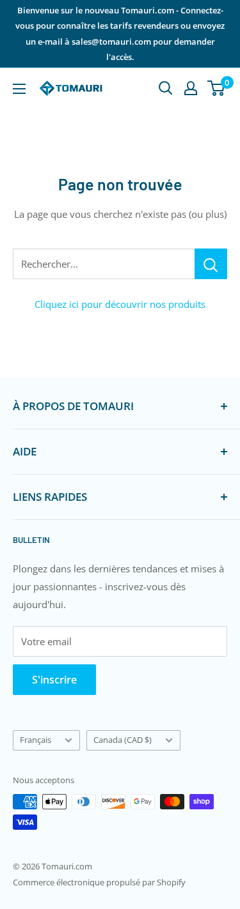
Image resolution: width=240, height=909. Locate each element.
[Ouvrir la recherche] (166, 88)
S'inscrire (54, 680)
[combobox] (104, 263)
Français (35, 739)
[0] (217, 88)
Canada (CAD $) (122, 739)
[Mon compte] (190, 88)
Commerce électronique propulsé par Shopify (99, 882)
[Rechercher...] (211, 263)
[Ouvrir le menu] (19, 89)
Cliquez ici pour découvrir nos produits (120, 304)
